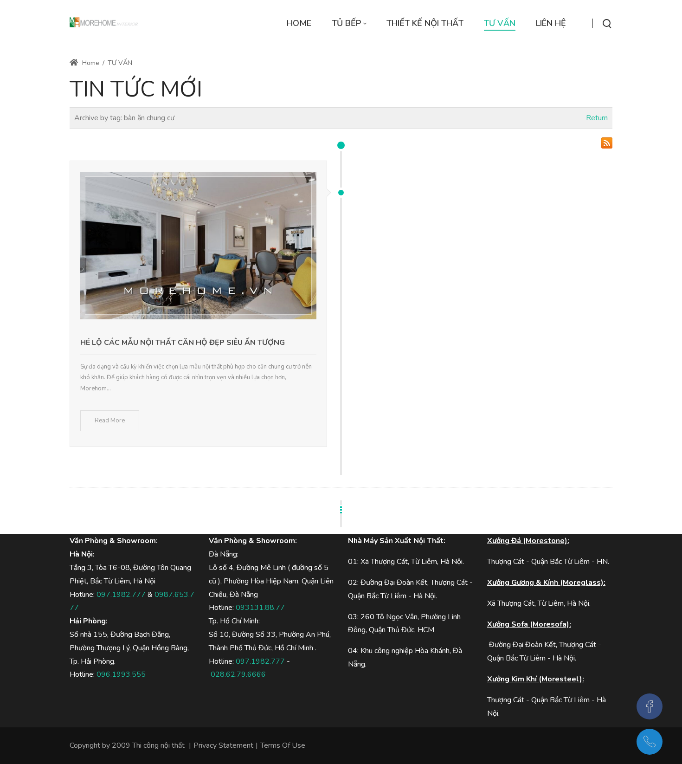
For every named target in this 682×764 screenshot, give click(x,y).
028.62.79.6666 (238, 674)
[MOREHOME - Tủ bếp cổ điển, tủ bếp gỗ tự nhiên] (104, 23)
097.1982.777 (121, 594)
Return (597, 118)
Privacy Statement (223, 745)
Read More (110, 420)
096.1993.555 (121, 674)
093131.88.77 (260, 607)
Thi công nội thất (158, 745)
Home (89, 62)
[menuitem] (299, 23)
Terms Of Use (282, 745)
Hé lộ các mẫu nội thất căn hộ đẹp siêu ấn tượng (182, 342)
